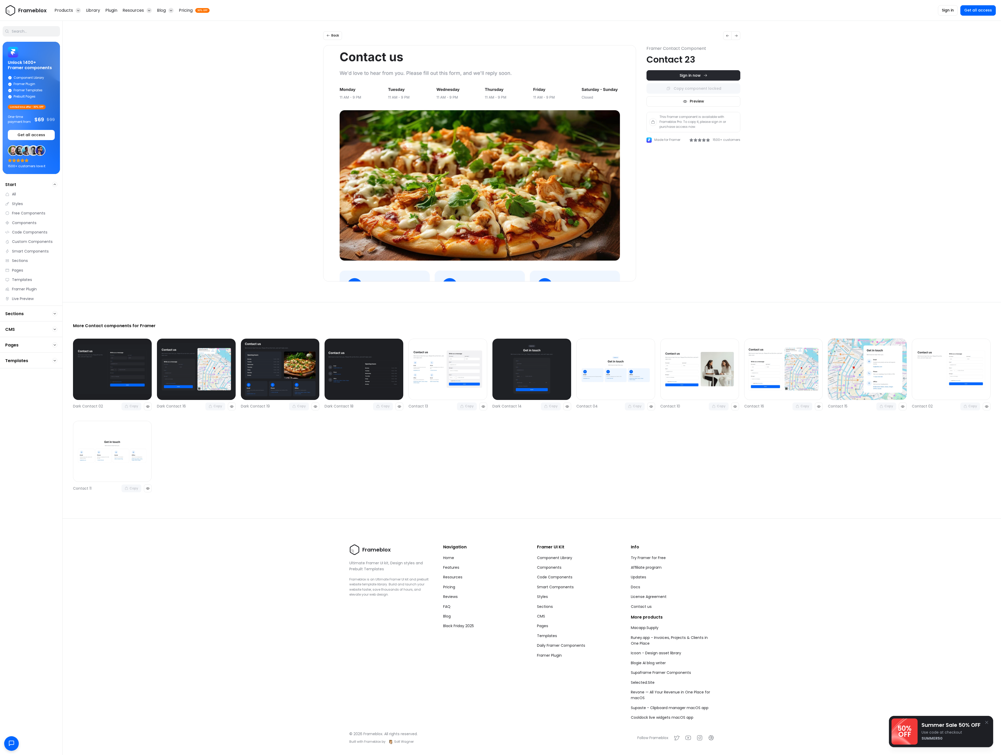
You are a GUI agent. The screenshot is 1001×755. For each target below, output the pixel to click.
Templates (547, 635)
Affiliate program (646, 567)
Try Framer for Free (648, 557)
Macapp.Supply (644, 627)
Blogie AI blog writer (648, 663)
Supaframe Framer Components (661, 672)
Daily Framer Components (561, 645)
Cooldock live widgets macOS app (662, 717)
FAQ (446, 606)
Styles (542, 596)
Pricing (449, 587)
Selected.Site (643, 682)
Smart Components (555, 587)
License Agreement (649, 596)
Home (448, 557)
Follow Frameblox (652, 737)
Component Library (554, 557)
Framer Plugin (549, 655)
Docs (635, 587)
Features (451, 567)
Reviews (450, 596)
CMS (541, 616)
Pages (542, 625)
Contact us (641, 606)
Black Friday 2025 (458, 625)
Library (93, 10)
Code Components (554, 577)
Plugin (111, 10)
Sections (545, 606)
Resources (452, 577)
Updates (638, 577)
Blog (447, 616)
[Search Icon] (31, 31)
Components (549, 567)
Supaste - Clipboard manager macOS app (670, 707)
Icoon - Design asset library (656, 653)
